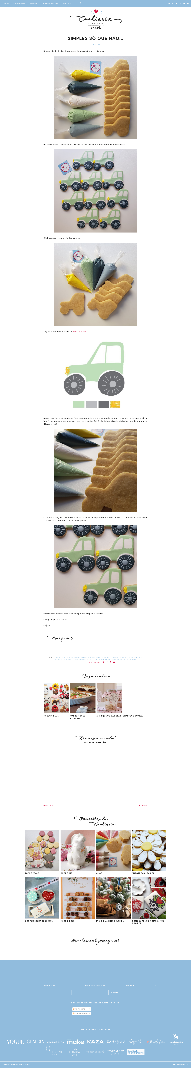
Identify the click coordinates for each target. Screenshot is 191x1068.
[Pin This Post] (110, 662)
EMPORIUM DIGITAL (180, 1065)
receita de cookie (95, 660)
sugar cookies (112, 660)
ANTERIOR (48, 805)
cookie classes (81, 657)
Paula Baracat (80, 331)
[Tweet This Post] (103, 662)
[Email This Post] (114, 662)
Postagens (79, 1009)
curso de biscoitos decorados (127, 657)
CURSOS (33, 3)
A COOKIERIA (19, 3)
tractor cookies (128, 660)
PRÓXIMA (143, 805)
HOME (6, 3)
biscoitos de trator (63, 657)
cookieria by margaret (101, 657)
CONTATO (67, 3)
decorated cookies (64, 660)
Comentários (81, 1013)
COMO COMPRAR (50, 3)
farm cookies (80, 660)
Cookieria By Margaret (19, 1065)
